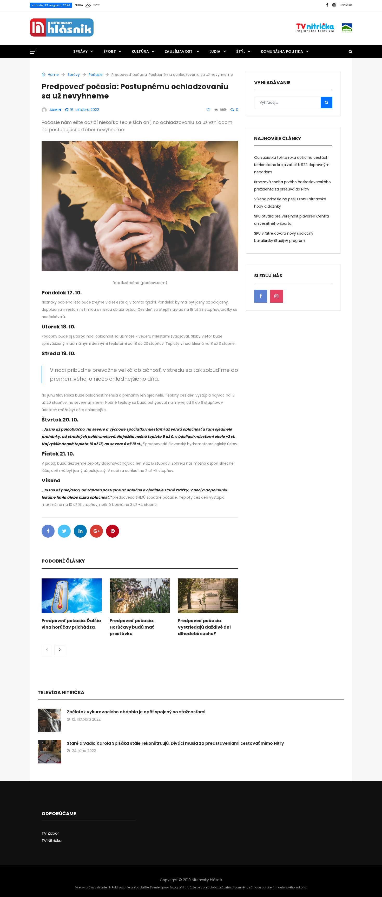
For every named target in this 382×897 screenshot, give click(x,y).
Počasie (96, 74)
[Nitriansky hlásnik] (62, 27)
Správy (80, 51)
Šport (109, 51)
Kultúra (140, 51)
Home (53, 74)
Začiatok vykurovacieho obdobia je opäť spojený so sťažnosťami (136, 712)
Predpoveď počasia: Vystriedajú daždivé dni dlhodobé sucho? (204, 627)
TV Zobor (50, 833)
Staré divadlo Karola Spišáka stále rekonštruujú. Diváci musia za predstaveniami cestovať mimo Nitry (175, 743)
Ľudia (215, 51)
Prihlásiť (346, 5)
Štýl (240, 51)
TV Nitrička (52, 840)
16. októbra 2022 (84, 109)
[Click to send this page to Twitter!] (64, 531)
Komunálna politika (282, 51)
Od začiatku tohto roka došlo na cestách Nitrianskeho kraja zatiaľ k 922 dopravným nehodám (292, 165)
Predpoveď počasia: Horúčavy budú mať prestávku (132, 627)
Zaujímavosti (179, 51)
